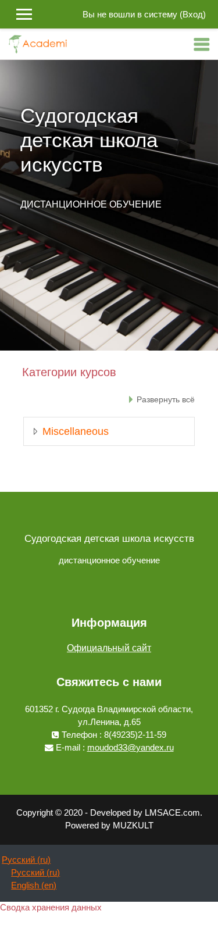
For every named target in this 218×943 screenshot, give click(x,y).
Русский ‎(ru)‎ (26, 860)
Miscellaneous (75, 431)
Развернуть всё (166, 399)
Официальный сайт (109, 648)
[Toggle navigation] (201, 44)
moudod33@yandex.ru (130, 747)
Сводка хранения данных (51, 907)
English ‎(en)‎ (33, 885)
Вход (193, 14)
